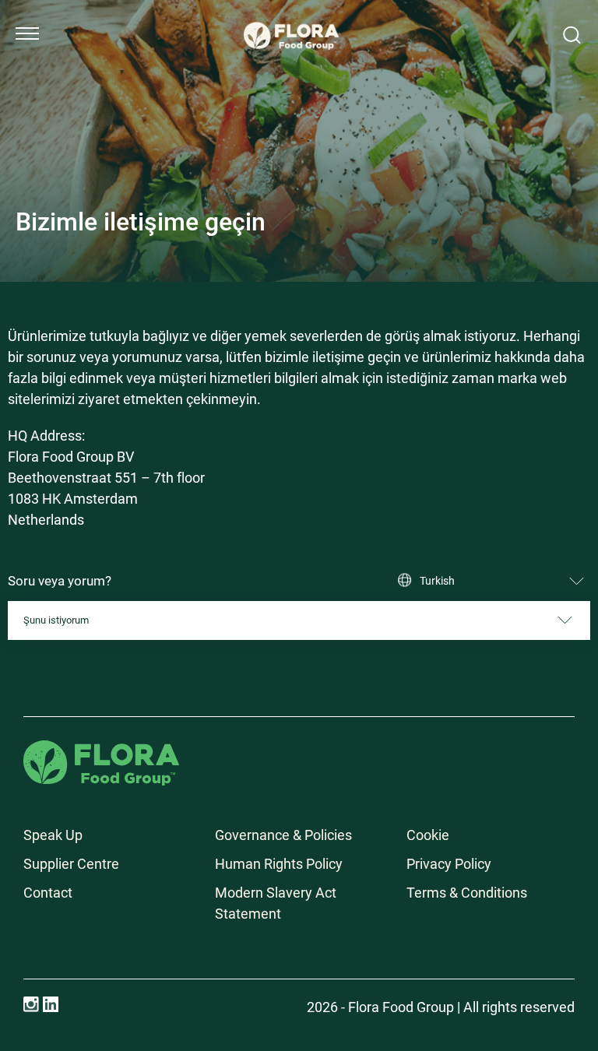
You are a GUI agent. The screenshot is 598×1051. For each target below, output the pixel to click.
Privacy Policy (448, 864)
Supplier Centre (71, 864)
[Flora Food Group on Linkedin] (50, 1004)
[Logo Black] (291, 17)
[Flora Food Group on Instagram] (31, 1004)
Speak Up (53, 835)
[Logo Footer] (101, 751)
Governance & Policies (283, 835)
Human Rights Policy (279, 864)
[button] (27, 33)
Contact (47, 892)
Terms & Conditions (466, 892)
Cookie (427, 835)
